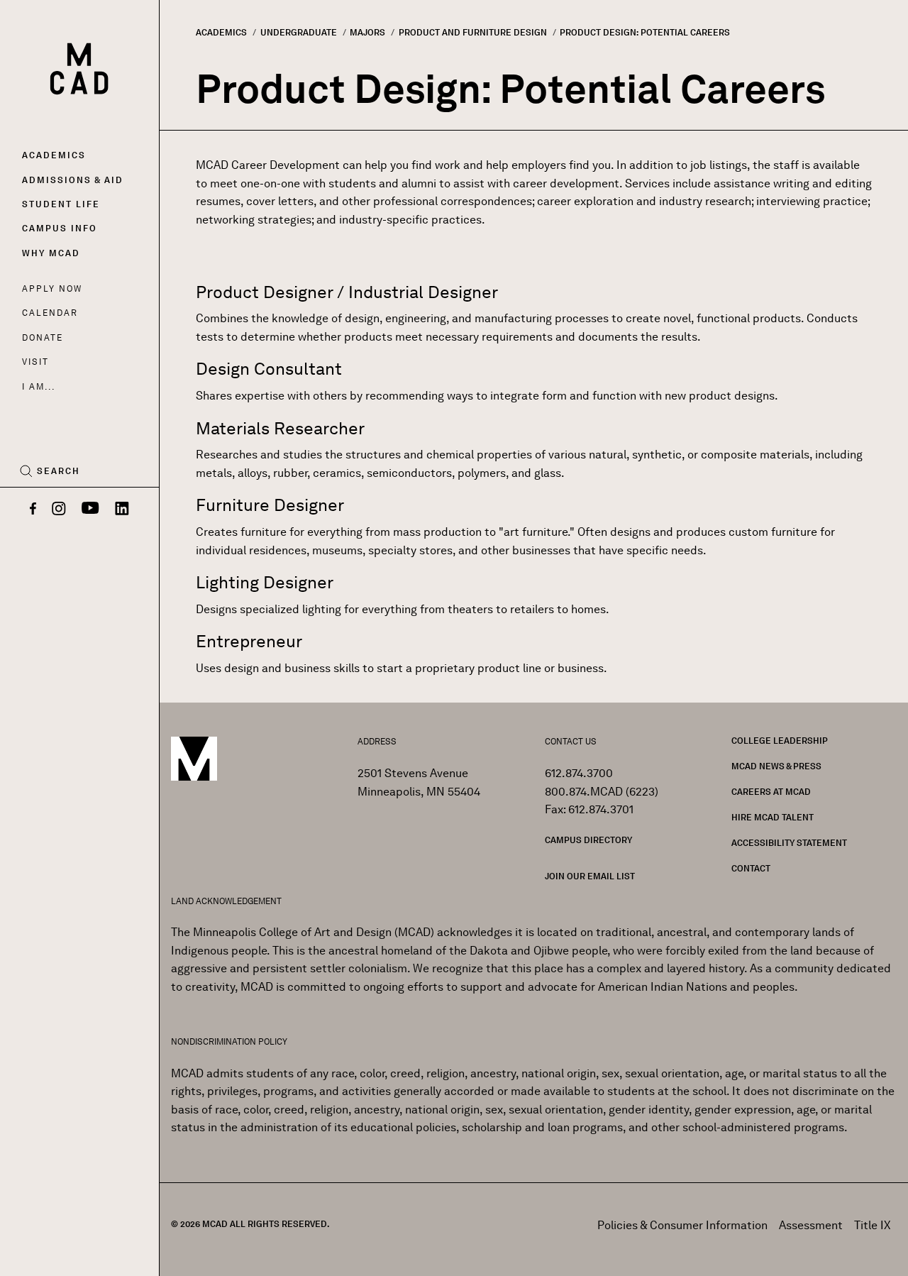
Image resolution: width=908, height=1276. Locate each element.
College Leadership (779, 740)
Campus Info (59, 228)
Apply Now (52, 288)
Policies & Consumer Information (682, 1225)
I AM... (38, 386)
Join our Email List (590, 876)
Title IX (872, 1225)
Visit (35, 361)
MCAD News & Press (776, 766)
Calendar (50, 312)
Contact (750, 868)
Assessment (811, 1225)
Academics (54, 155)
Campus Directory (588, 840)
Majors (367, 32)
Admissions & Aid (72, 180)
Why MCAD (51, 253)
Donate (42, 337)
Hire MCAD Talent (772, 817)
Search (58, 471)
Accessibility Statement (789, 842)
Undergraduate (298, 32)
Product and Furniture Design (473, 32)
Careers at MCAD (771, 791)
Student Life (61, 204)
